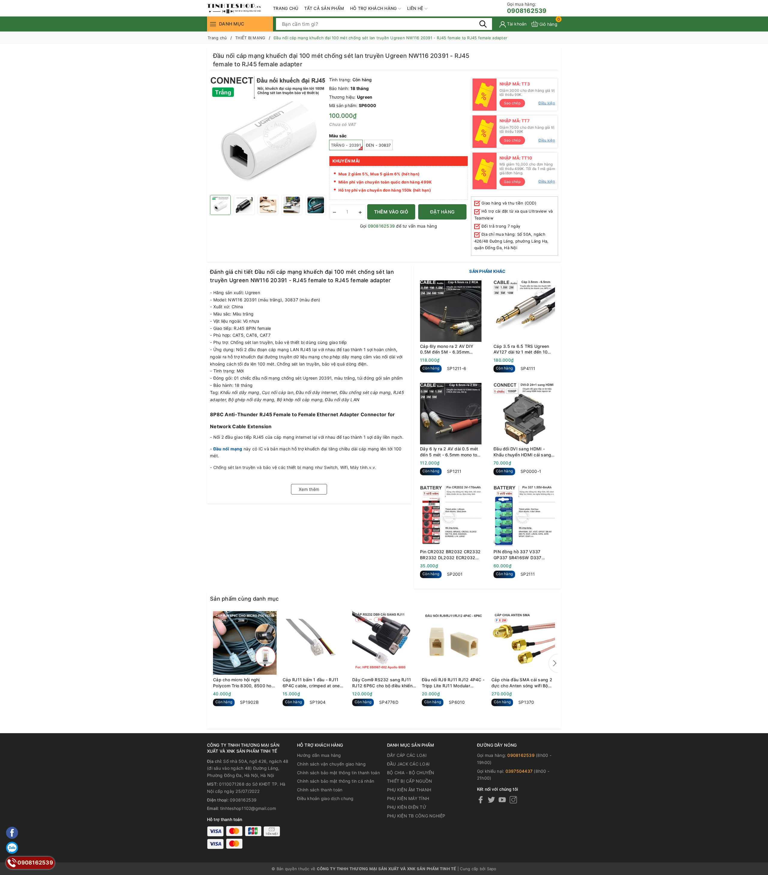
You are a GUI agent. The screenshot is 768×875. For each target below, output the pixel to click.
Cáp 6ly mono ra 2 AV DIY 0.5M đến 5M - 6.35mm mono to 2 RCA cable (446, 349)
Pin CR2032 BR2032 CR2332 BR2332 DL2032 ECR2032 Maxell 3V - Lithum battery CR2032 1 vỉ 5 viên (450, 554)
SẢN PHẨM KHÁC (487, 271)
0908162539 (527, 7)
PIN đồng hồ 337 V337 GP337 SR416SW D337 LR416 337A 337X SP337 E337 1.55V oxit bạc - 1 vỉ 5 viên (522, 554)
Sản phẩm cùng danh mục (244, 599)
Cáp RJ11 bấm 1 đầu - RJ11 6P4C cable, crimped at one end (311, 682)
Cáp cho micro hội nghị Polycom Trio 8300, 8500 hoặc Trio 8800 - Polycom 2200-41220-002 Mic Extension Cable (244, 682)
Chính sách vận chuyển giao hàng (331, 763)
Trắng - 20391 (346, 145)
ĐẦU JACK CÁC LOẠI (408, 763)
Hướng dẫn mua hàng (319, 755)
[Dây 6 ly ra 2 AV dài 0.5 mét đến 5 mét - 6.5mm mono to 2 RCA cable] (451, 413)
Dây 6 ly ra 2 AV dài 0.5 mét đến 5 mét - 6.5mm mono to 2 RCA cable (450, 452)
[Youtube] (502, 799)
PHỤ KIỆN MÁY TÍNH (408, 798)
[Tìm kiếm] (483, 23)
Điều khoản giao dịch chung (325, 798)
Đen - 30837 (378, 145)
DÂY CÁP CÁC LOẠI (407, 755)
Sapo (491, 868)
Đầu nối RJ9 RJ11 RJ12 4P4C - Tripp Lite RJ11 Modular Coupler (453, 682)
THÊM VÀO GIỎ (391, 212)
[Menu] (213, 23)
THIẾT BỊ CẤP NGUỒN (409, 781)
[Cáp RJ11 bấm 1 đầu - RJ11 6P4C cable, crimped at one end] (314, 643)
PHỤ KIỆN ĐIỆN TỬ (406, 807)
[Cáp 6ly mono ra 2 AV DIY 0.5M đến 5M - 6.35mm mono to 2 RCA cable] (451, 311)
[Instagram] (513, 799)
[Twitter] (491, 799)
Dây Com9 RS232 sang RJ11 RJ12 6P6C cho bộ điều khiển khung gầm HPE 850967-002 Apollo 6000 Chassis (382, 682)
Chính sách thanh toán (319, 789)
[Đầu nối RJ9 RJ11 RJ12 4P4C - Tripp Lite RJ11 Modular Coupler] (453, 643)
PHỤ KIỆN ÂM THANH (409, 789)
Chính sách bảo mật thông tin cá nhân (335, 781)
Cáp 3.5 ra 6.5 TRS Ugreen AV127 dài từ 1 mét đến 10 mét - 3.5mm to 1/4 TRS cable (524, 349)
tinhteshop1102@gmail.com (248, 808)
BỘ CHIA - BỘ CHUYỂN (410, 772)
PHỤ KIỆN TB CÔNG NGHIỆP (416, 815)
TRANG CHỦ (285, 8)
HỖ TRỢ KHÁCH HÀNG (374, 8)
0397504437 (519, 771)
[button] (553, 663)
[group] (268, 134)
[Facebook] (480, 799)
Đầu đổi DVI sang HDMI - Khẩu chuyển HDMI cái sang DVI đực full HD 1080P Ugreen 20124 (522, 452)
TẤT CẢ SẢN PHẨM (324, 8)
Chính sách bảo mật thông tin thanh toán (338, 772)
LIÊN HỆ (415, 8)
